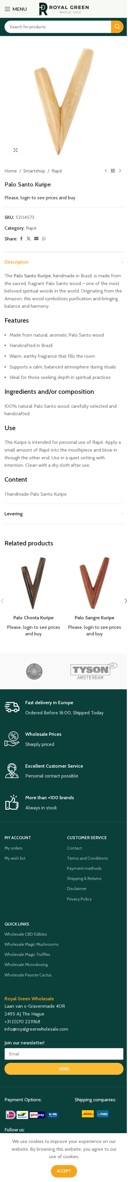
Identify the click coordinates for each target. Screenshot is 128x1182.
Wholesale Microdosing (26, 964)
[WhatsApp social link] (43, 239)
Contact (74, 848)
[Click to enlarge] (15, 150)
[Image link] (32, 1114)
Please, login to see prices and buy (39, 197)
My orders (13, 848)
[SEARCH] (117, 27)
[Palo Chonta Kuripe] (33, 583)
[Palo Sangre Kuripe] (94, 583)
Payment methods (84, 868)
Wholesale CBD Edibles (25, 934)
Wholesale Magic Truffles (27, 954)
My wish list (14, 858)
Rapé (56, 171)
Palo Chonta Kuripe (33, 617)
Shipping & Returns (84, 878)
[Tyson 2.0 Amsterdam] (94, 671)
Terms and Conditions (87, 858)
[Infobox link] (64, 708)
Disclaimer (76, 888)
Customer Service (87, 837)
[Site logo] (64, 8)
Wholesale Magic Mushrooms (31, 944)
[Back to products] (112, 171)
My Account (17, 837)
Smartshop (34, 171)
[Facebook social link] (21, 239)
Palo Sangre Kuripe (94, 617)
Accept (64, 1171)
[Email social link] (36, 239)
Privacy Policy (79, 899)
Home (10, 171)
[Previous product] (105, 171)
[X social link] (28, 239)
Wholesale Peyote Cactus (28, 975)
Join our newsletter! (24, 1043)
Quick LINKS (16, 924)
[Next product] (120, 171)
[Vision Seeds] (34, 671)
